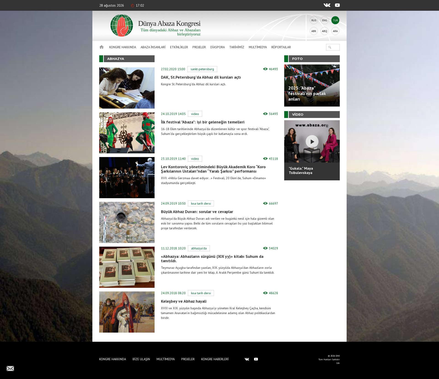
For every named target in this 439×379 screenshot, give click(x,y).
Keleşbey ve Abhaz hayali (183, 301)
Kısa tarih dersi (201, 203)
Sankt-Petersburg (202, 69)
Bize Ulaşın (141, 359)
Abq (324, 31)
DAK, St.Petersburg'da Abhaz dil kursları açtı (201, 77)
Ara (335, 31)
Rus (313, 20)
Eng (324, 20)
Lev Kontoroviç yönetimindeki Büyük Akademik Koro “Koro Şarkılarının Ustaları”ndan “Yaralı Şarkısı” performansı (213, 169)
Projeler (199, 47)
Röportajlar (281, 47)
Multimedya (258, 47)
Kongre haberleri (215, 359)
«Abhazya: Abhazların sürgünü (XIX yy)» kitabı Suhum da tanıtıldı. (212, 258)
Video (195, 114)
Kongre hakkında (122, 47)
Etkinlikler (179, 47)
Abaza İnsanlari (153, 47)
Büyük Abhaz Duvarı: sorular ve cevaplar (197, 211)
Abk (313, 31)
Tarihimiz (236, 47)
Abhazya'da (199, 248)
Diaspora (217, 47)
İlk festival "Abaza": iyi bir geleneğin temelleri (202, 122)
